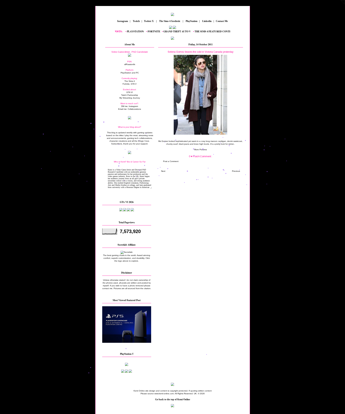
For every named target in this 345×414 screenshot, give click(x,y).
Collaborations (134, 109)
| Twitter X (149, 21)
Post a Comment (170, 161)
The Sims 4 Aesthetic (169, 21)
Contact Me (222, 21)
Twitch (136, 21)
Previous (236, 171)
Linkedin (206, 21)
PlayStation (191, 21)
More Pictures (200, 149)
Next (163, 171)
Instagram (122, 21)
